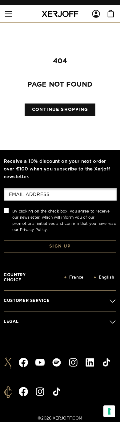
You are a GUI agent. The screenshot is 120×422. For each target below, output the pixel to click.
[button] (9, 14)
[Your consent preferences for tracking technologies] (109, 411)
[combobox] (63, 277)
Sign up (60, 246)
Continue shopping (60, 109)
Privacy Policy (33, 230)
